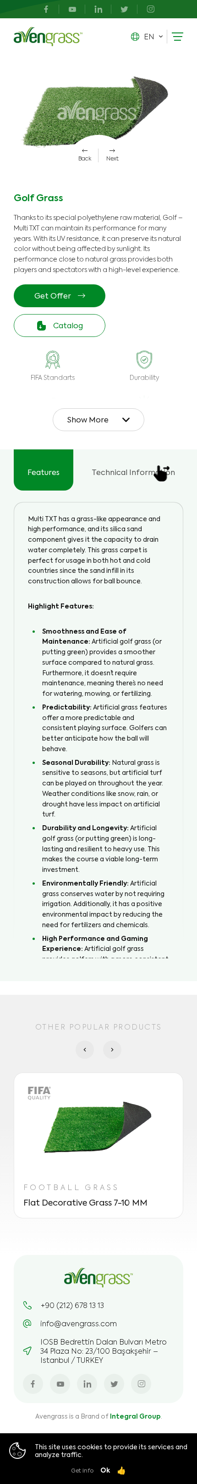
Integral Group (135, 1416)
